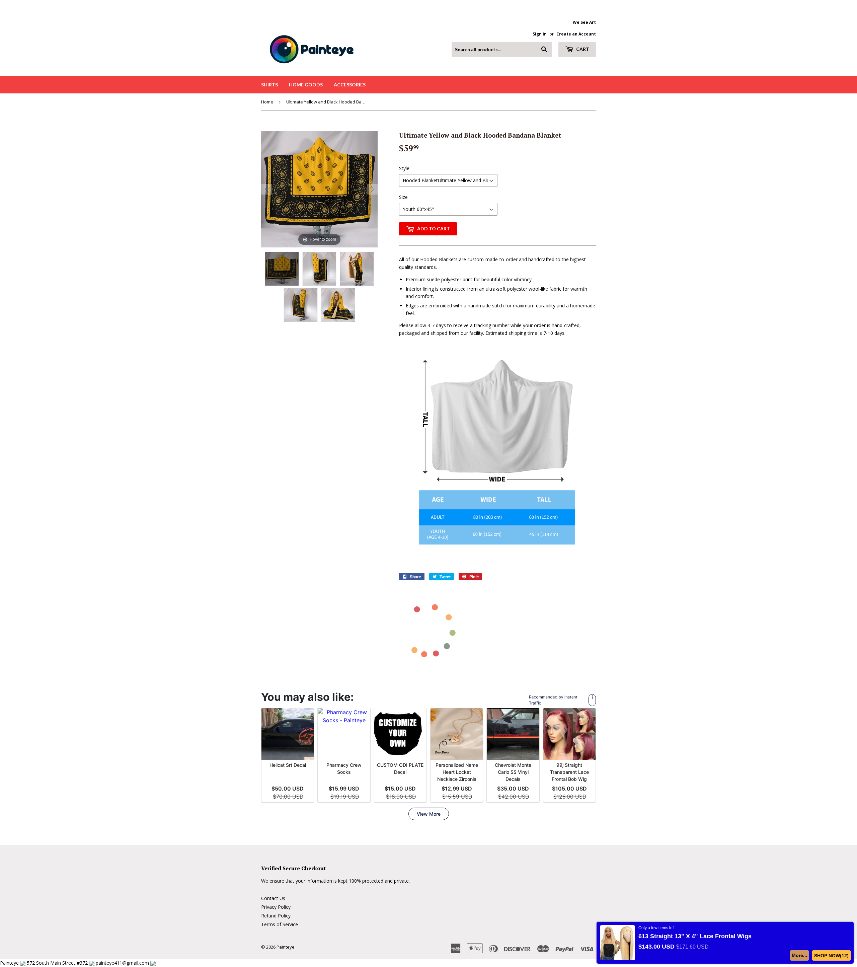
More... (799, 955)
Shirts (269, 84)
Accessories (350, 84)
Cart (582, 49)
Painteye (286, 947)
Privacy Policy (276, 907)
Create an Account (576, 33)
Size (403, 197)
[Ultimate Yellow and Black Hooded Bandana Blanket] (282, 269)
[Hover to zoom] (319, 188)
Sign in (540, 33)
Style (404, 168)
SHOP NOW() (831, 955)
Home (267, 102)
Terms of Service (279, 924)
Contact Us (273, 898)
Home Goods (306, 84)
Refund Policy (276, 915)
